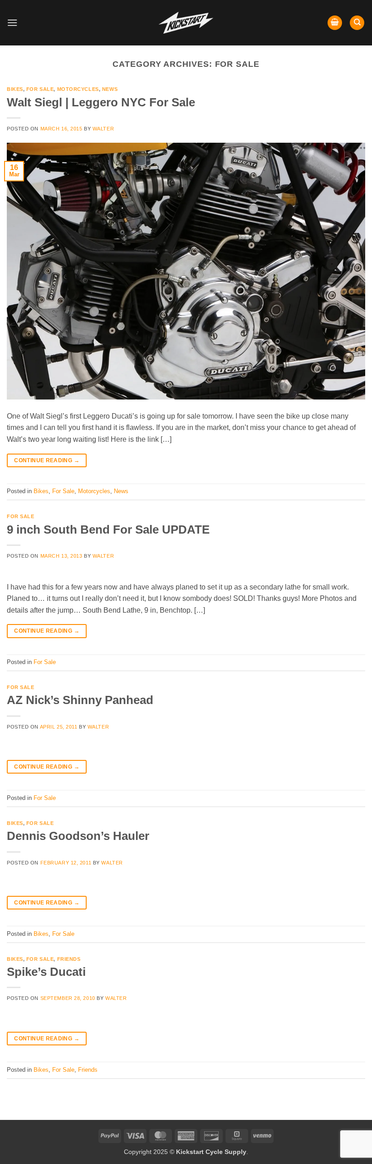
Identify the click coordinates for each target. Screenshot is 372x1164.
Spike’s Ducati (46, 971)
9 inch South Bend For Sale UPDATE (108, 529)
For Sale (40, 89)
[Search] (357, 22)
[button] (12, 22)
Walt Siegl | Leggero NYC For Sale (101, 102)
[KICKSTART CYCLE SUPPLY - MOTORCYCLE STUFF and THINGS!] (186, 22)
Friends (69, 959)
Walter (103, 128)
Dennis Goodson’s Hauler (78, 835)
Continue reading (46, 460)
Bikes (15, 89)
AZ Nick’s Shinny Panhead (80, 700)
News (109, 89)
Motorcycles (78, 89)
